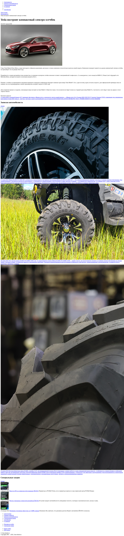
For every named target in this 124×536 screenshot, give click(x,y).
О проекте (7, 6)
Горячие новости (9, 515)
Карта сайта (7, 528)
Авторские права (9, 525)
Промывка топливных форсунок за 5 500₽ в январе (24, 511)
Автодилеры (7, 513)
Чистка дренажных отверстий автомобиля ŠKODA (24, 500)
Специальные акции (10, 5)
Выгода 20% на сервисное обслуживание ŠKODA (24, 491)
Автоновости (8, 2)
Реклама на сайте (9, 524)
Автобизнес (7, 9)
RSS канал (7, 530)
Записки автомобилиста (11, 3)
